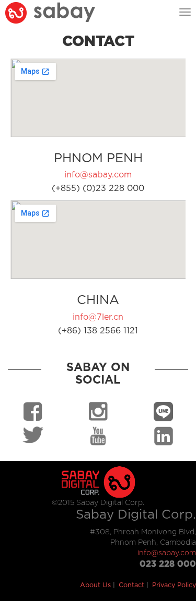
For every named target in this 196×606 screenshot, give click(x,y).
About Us (95, 585)
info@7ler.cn (98, 317)
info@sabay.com (98, 175)
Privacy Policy (174, 585)
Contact (131, 585)
